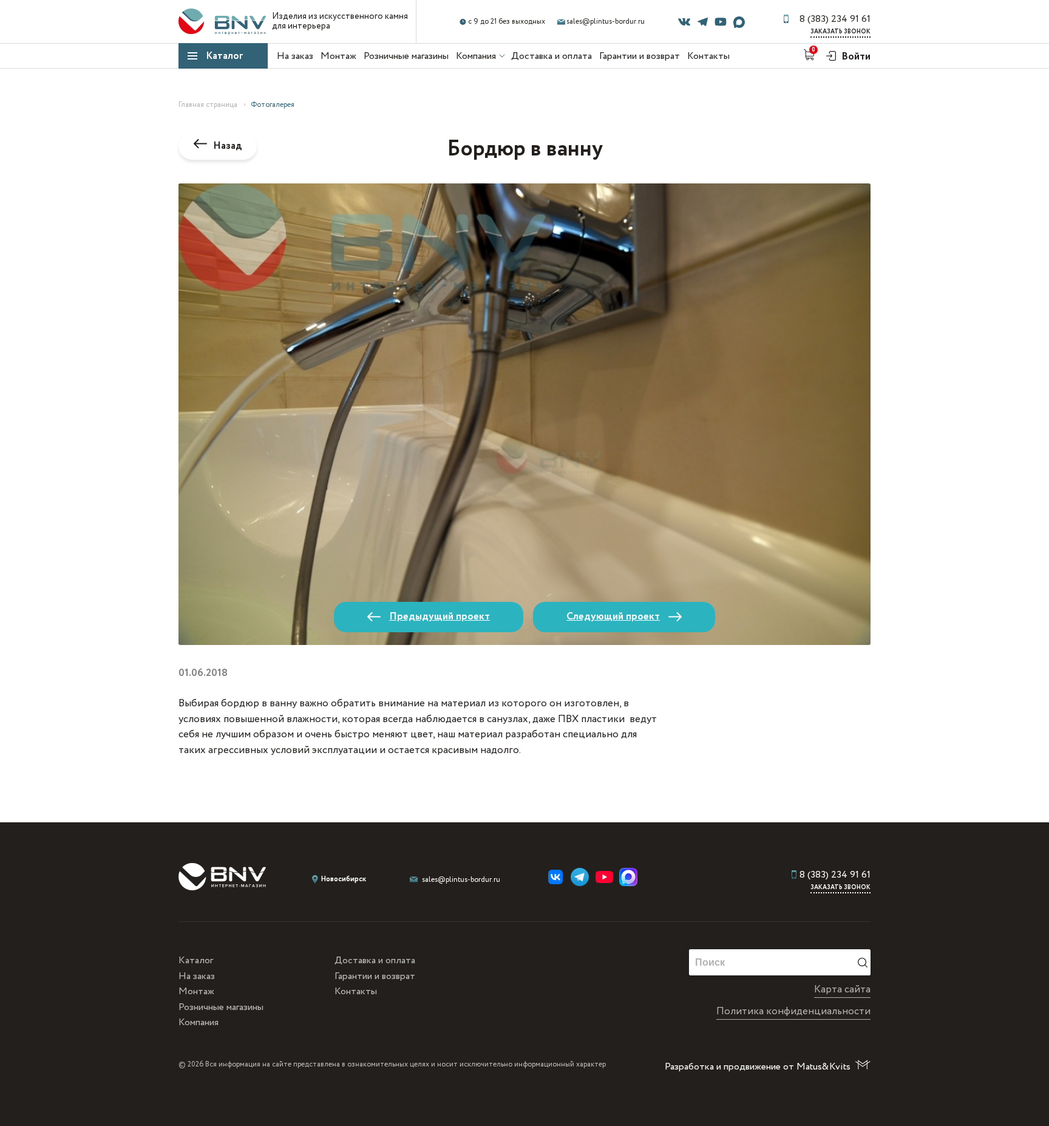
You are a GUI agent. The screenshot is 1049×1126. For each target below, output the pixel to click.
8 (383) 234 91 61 (835, 19)
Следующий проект (613, 616)
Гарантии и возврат (639, 56)
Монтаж (338, 56)
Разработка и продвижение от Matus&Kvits (757, 1067)
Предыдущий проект (439, 616)
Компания (476, 56)
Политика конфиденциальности (793, 1011)
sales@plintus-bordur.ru (605, 21)
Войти (855, 56)
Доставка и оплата (551, 56)
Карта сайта (842, 989)
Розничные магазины (406, 56)
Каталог (224, 56)
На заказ (295, 56)
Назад (227, 146)
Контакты (708, 56)
